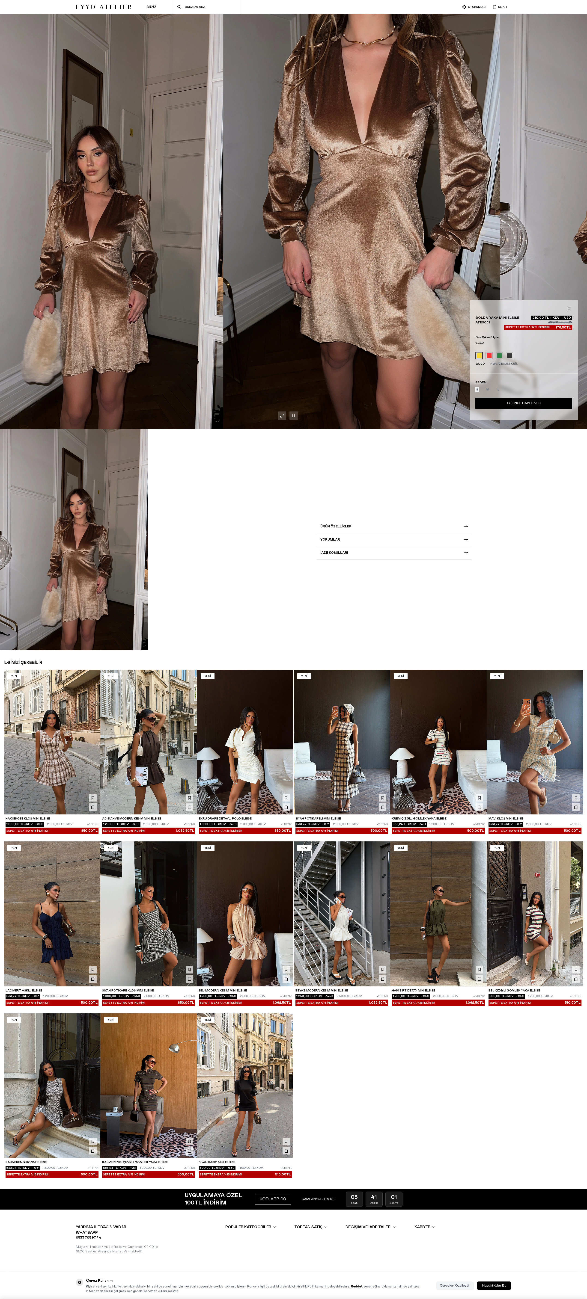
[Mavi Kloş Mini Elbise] (535, 742)
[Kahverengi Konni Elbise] (52, 1085)
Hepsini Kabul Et (494, 1285)
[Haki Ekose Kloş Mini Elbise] (52, 742)
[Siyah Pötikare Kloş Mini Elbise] (148, 913)
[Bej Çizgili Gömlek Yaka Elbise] (535, 913)
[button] (477, 389)
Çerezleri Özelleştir (455, 1285)
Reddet (357, 1286)
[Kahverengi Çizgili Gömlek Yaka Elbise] (148, 1085)
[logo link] (103, 7)
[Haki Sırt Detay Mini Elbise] (438, 913)
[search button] (179, 7)
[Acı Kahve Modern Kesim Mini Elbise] (148, 742)
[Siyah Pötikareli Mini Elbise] (342, 742)
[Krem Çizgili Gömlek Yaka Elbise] (438, 742)
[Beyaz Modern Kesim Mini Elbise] (342, 913)
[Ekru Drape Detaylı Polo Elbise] (245, 742)
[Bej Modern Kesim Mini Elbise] (245, 913)
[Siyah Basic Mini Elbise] (245, 1085)
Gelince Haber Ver (524, 403)
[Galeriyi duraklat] (293, 415)
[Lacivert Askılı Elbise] (52, 913)
